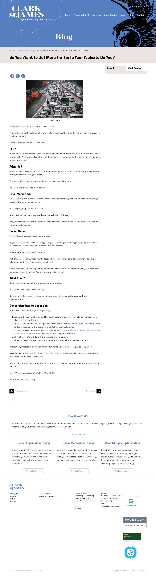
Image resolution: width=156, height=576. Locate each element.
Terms (31, 571)
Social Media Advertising (83, 498)
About (77, 506)
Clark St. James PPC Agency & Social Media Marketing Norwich (32, 12)
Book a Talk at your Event (110, 498)
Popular (137, 68)
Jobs (103, 503)
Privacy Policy (38, 571)
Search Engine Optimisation (85, 501)
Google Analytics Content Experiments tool (80, 330)
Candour (137, 571)
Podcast (78, 509)
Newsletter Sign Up (108, 501)
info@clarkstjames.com (48, 496)
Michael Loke (28, 379)
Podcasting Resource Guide (111, 506)
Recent (110, 68)
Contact (104, 493)
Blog (76, 503)
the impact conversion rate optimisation (52, 353)
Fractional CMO (80, 493)
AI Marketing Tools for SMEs (111, 496)
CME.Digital (144, 571)
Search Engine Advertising (84, 496)
